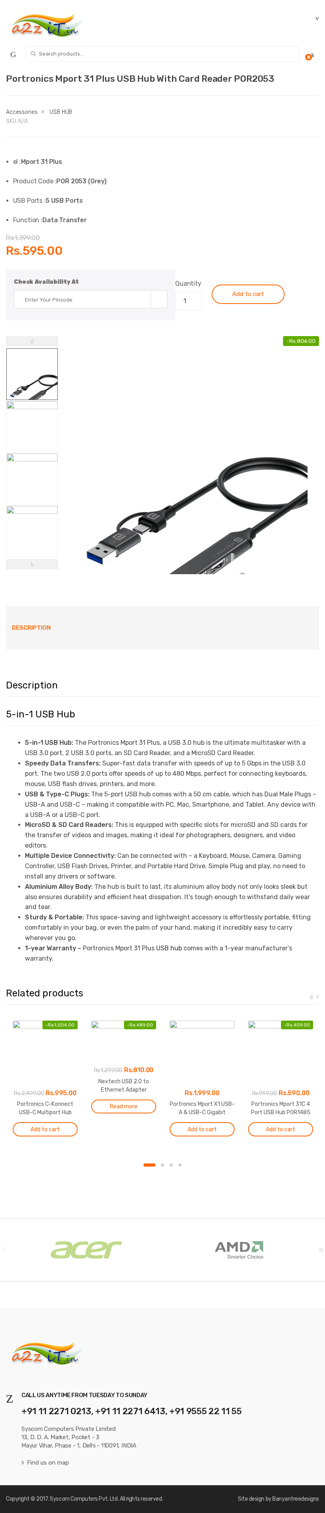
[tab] (31, 628)
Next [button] (321, 1249)
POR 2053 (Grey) (81, 181)
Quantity (188, 283)
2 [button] (162, 1165)
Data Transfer (64, 220)
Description (31, 627)
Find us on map (48, 1462)
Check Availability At (46, 282)
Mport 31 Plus (41, 161)
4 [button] (180, 1165)
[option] (188, 455)
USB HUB (61, 112)
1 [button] (149, 1165)
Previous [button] (4, 1249)
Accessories (21, 112)
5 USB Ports (64, 200)
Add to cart (248, 294)
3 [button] (171, 1165)
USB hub (169, 948)
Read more (124, 1106)
